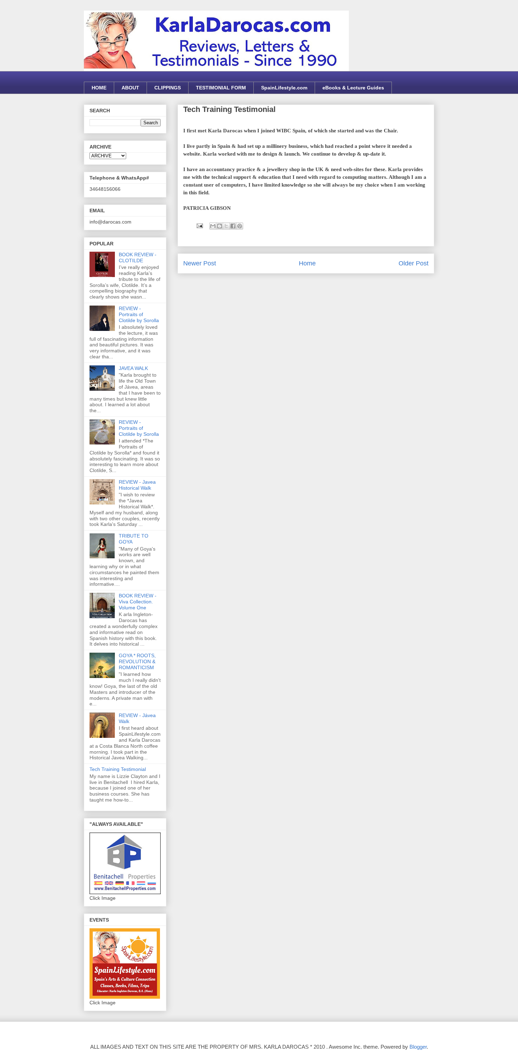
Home (307, 263)
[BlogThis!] (219, 226)
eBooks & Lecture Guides (353, 87)
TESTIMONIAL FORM (221, 87)
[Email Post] (199, 225)
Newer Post (199, 263)
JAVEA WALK (133, 368)
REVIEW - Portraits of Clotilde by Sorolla (139, 314)
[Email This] (212, 226)
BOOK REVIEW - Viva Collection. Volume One (137, 601)
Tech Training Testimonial (118, 769)
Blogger (418, 1047)
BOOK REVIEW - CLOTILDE (137, 257)
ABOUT (130, 87)
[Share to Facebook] (232, 226)
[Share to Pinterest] (239, 226)
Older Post (413, 263)
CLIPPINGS (167, 87)
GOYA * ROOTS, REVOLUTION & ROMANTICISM (137, 661)
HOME (99, 87)
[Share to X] (226, 226)
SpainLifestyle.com (284, 87)
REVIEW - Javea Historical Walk (137, 485)
